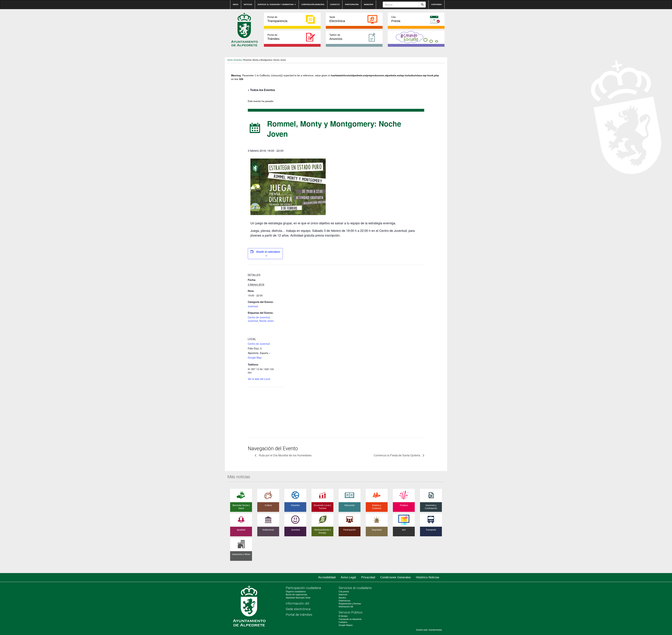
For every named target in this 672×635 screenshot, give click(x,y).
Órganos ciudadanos (296, 591)
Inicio (235, 4)
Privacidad (368, 577)
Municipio (368, 4)
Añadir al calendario (268, 251)
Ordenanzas (344, 600)
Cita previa (344, 591)
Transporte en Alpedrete (350, 619)
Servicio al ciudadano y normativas (276, 4)
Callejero (343, 622)
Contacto (335, 4)
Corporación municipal (313, 4)
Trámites (273, 37)
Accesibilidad (326, 577)
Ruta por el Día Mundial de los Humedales (285, 455)
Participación (352, 4)
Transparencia (277, 19)
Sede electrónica (298, 609)
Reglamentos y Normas (350, 603)
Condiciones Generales (395, 577)
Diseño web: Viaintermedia (429, 630)
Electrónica (337, 19)
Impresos (343, 594)
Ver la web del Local (259, 379)
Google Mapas (346, 625)
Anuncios (335, 37)
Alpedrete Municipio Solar (298, 598)
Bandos (342, 598)
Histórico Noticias (427, 577)
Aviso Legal (348, 577)
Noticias (248, 4)
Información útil (297, 603)
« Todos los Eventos (261, 90)
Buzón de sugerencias (296, 594)
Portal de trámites (299, 615)
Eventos (238, 60)
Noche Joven (266, 320)
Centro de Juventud (259, 317)
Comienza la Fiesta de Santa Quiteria (397, 455)
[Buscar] (422, 5)
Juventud (253, 306)
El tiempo (343, 616)
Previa (395, 19)
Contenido (436, 4)
